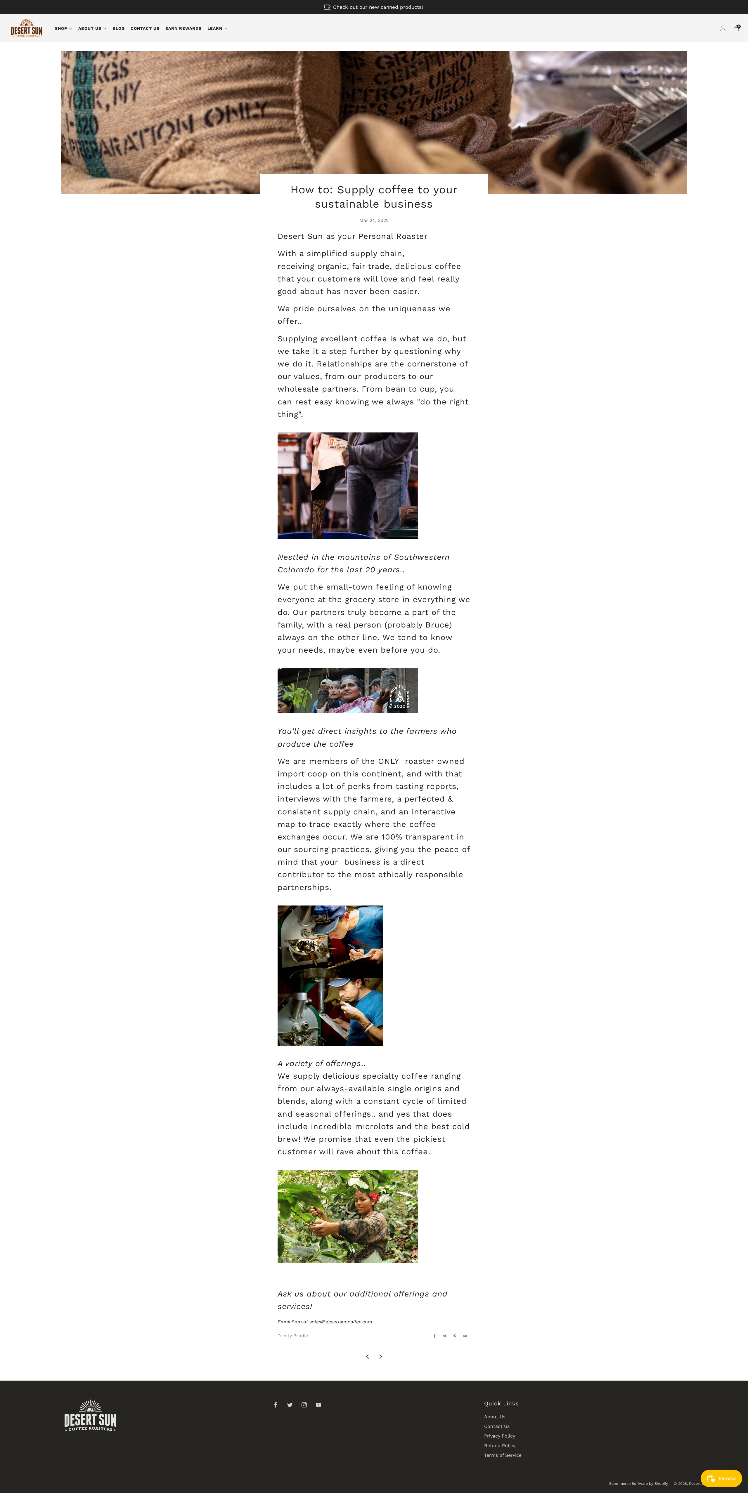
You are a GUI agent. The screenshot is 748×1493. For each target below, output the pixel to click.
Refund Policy (499, 1445)
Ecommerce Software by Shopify (638, 1483)
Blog (118, 28)
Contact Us (145, 28)
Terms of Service (503, 1455)
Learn (214, 28)
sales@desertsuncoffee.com (340, 1322)
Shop (61, 28)
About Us (89, 28)
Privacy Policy (499, 1436)
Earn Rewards (183, 28)
